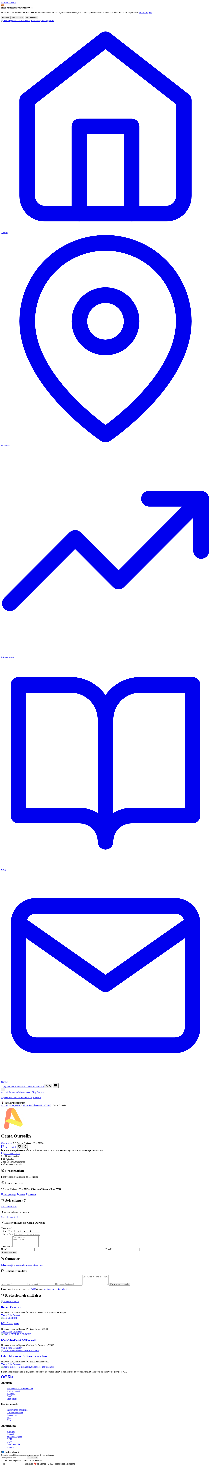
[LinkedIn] (9, 1377)
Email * (109, 1249)
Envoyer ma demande (119, 1284)
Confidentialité (13, 1444)
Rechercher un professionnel (20, 1388)
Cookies (10, 1447)
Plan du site (12, 1399)
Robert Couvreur (11, 1307)
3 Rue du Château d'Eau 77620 (37, 1105)
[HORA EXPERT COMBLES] (16, 1334)
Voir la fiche (6, 1315)
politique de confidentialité (56, 1289)
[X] (12, 1377)
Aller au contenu (8, 2)
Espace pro (12, 1415)
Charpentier (15, 1105)
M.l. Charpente (10, 1323)
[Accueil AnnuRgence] (27, 20)
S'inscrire (39, 1086)
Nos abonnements (15, 1412)
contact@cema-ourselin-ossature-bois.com (23, 1265)
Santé (9, 1396)
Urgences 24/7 (13, 1391)
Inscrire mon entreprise (17, 1410)
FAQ (9, 1417)
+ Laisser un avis (9, 1206)
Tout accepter (31, 18)
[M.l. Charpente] (9, 1318)
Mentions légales (14, 1436)
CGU (33, 1289)
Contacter (17, 1315)
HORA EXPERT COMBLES (18, 1339)
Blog (34, 1092)
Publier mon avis (9, 1252)
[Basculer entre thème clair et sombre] (48, 1086)
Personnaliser (17, 18)
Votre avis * (6, 1246)
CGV (9, 1442)
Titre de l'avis (7, 1234)
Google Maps (9, 1194)
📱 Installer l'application (13, 1103)
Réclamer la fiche (12, 1153)
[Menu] (56, 1085)
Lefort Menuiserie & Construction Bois (24, 1356)
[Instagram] (6, 1377)
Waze (22, 1194)
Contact (40, 1092)
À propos (11, 1431)
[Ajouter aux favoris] (19, 1147)
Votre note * (6, 1228)
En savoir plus (145, 12)
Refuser (5, 18)
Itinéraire (32, 1194)
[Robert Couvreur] (10, 1301)
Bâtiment (11, 1393)
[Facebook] (2, 1377)
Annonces (13, 1092)
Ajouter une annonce (11, 1097)
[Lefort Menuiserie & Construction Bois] (20, 1350)
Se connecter (29, 1086)
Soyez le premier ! (9, 1217)
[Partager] (25, 1147)
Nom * (4, 1249)
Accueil (5, 1092)
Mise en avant (25, 1092)
